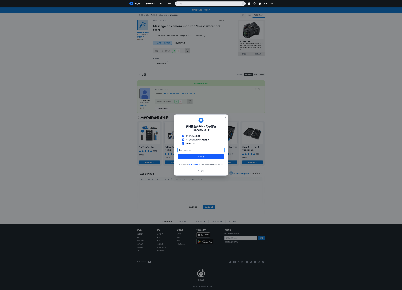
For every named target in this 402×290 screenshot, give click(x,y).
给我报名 (201, 157)
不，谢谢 (201, 171)
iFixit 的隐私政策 (194, 164)
